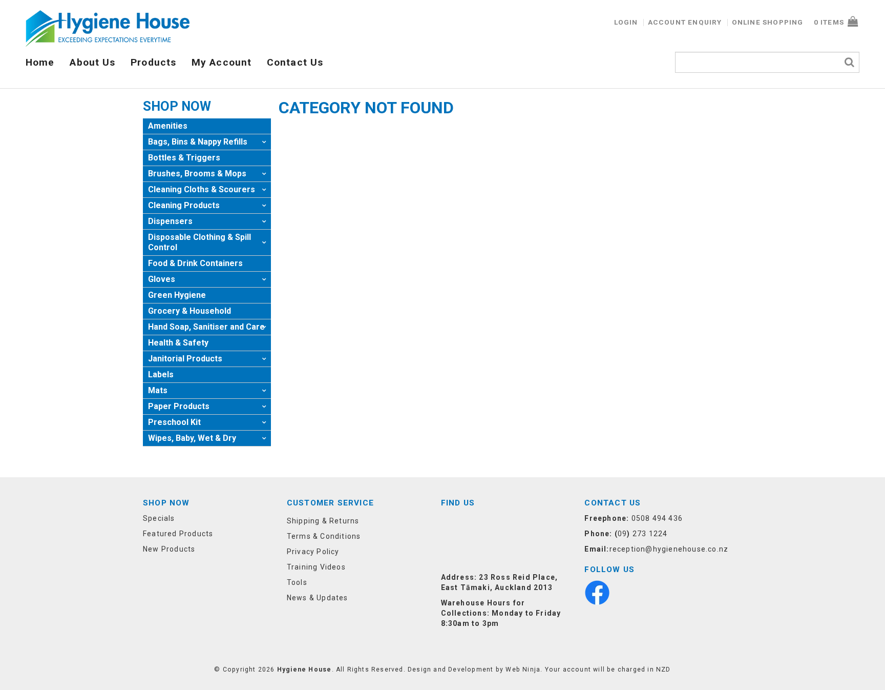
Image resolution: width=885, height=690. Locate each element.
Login (626, 22)
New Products (169, 549)
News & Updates (317, 598)
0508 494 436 (657, 518)
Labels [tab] (161, 374)
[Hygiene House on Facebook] (597, 591)
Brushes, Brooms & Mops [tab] (197, 173)
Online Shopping (768, 22)
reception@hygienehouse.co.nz (669, 549)
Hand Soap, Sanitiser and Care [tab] (206, 327)
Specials (159, 518)
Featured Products (178, 534)
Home (40, 62)
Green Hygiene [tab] (177, 295)
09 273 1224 (642, 534)
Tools (297, 582)
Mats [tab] (157, 390)
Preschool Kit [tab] (174, 422)
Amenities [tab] (167, 126)
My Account (221, 62)
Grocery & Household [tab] (189, 311)
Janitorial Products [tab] (185, 358)
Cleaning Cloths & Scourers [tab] (201, 189)
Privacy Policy (313, 551)
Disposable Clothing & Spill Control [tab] (199, 242)
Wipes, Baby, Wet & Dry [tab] (192, 438)
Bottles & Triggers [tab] (184, 158)
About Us (92, 62)
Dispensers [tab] (170, 221)
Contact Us (295, 62)
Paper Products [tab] (178, 406)
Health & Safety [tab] (178, 343)
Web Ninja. (523, 669)
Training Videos (316, 567)
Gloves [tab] (161, 279)
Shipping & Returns (323, 521)
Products (153, 62)
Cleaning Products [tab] (184, 205)
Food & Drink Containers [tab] (195, 263)
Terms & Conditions (324, 536)
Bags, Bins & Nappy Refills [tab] (197, 142)
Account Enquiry (685, 22)
